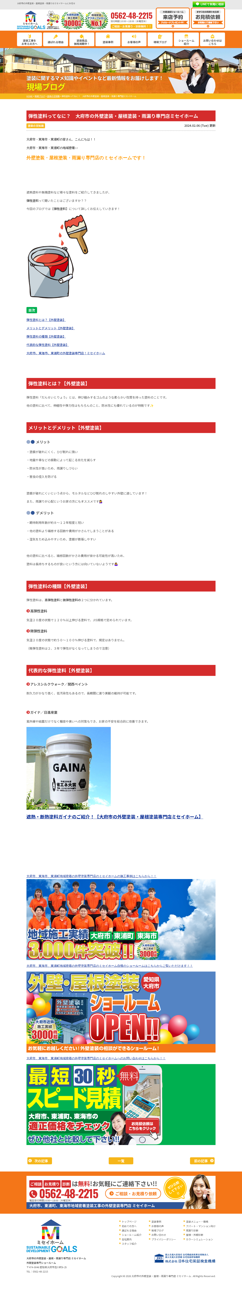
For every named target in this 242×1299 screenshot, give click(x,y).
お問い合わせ (158, 1235)
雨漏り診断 (192, 1230)
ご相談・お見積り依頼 (136, 1193)
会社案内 (127, 1239)
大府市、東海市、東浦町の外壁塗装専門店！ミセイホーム (65, 353)
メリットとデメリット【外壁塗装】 (50, 328)
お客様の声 (134, 42)
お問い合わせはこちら (212, 42)
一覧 (121, 1160)
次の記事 (41, 1160)
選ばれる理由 (56, 42)
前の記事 (201, 1160)
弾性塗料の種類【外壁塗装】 (46, 336)
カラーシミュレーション (199, 1239)
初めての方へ (129, 1226)
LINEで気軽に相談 (212, 4)
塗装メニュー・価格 (197, 1221)
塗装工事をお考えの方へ (29, 42)
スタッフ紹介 (129, 1243)
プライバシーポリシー (163, 1239)
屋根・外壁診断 (194, 1235)
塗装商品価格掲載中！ (82, 42)
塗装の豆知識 (36, 125)
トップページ (129, 1221)
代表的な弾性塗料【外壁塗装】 (47, 344)
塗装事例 (108, 42)
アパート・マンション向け (201, 1226)
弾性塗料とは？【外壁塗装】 (46, 319)
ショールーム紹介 (186, 42)
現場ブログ (160, 42)
